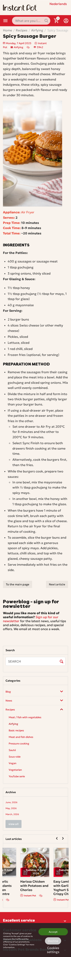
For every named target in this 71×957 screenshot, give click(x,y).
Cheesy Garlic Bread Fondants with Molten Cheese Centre (15, 887)
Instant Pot (13, 899)
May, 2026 (11, 808)
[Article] (28, 47)
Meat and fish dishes (21, 737)
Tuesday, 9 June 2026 (19, 871)
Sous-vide (15, 756)
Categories (5, 20)
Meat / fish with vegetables (25, 717)
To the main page (17, 584)
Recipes (10, 709)
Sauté (12, 750)
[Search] (62, 661)
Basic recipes (16, 730)
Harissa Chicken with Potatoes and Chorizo (50, 885)
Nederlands (58, 4)
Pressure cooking (19, 743)
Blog (8, 691)
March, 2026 (12, 814)
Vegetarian (15, 769)
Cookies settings (53, 949)
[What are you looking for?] (46, 21)
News (9, 700)
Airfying (18, 47)
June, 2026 (11, 802)
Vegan (12, 763)
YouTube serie (17, 776)
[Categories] (5, 20)
